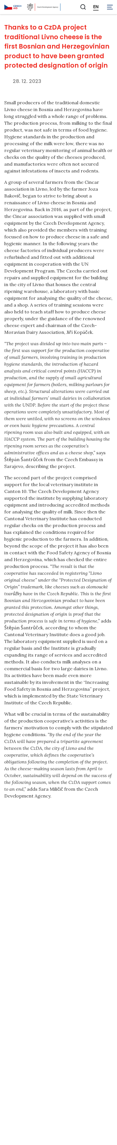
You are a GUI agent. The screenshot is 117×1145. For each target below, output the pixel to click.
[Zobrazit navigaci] (110, 7)
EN (96, 7)
